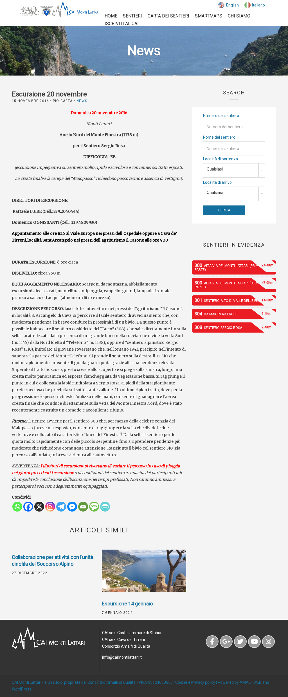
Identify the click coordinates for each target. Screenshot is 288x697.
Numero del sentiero (221, 115)
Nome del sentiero (219, 137)
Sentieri (132, 16)
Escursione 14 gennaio (127, 604)
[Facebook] (28, 507)
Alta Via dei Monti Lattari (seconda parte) (234, 284)
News (81, 101)
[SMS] (94, 507)
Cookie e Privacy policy (195, 682)
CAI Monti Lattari (26, 682)
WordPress (21, 689)
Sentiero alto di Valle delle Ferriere (234, 300)
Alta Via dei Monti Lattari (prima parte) (234, 267)
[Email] (83, 507)
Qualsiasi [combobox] (215, 169)
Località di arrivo (217, 182)
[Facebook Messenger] (72, 507)
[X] (39, 507)
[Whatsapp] (17, 507)
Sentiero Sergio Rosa (233, 327)
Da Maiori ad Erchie (233, 314)
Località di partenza (220, 159)
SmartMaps (208, 16)
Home (111, 16)
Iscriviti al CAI (122, 23)
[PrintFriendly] (105, 507)
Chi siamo (239, 16)
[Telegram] (61, 507)
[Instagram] (50, 507)
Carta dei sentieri (168, 16)
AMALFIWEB (251, 682)
